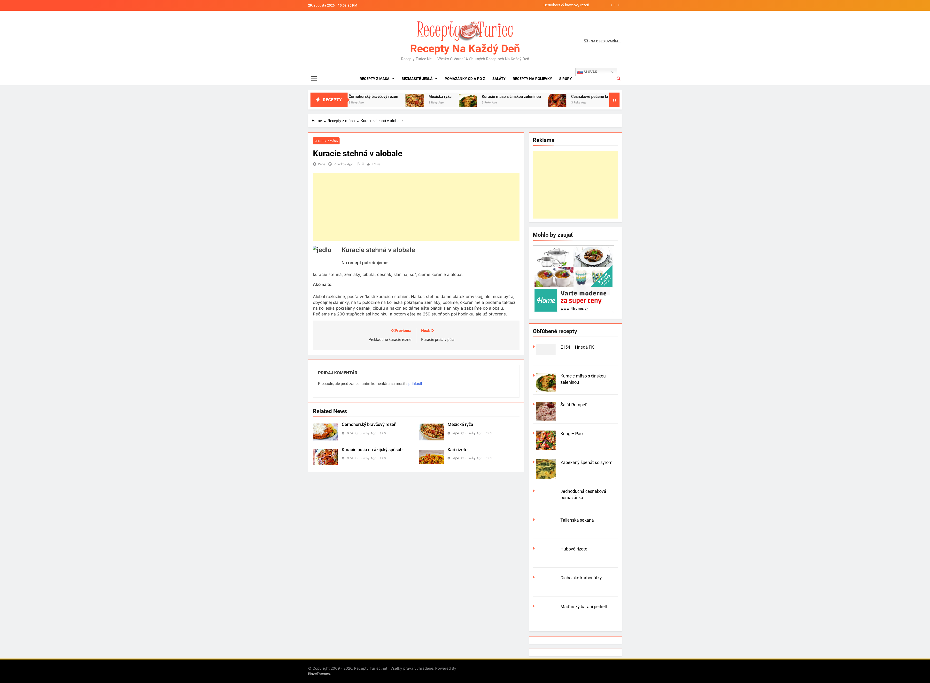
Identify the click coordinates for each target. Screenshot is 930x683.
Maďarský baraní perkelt (583, 606)
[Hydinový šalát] (605, 103)
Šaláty (498, 79)
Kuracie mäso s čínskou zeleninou (481, 96)
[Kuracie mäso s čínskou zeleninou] (438, 103)
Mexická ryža (409, 96)
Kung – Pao (571, 433)
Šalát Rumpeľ (573, 404)
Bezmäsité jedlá (417, 79)
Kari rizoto (457, 449)
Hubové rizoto (573, 548)
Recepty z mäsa (374, 79)
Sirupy (565, 79)
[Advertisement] (416, 207)
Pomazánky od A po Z (465, 79)
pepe (321, 164)
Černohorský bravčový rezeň (566, 5)
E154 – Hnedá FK (577, 347)
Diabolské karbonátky (581, 577)
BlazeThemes (319, 674)
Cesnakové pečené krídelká (565, 96)
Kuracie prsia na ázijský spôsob (372, 449)
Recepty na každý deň (465, 48)
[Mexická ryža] (384, 103)
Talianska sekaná (577, 520)
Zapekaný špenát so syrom (586, 462)
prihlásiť (415, 383)
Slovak (590, 72)
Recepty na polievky (532, 79)
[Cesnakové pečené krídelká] (527, 103)
